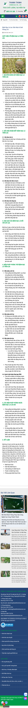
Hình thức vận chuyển (7, 637)
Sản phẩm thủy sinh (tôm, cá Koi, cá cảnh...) (12, 681)
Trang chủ (5, 20)
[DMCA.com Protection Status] (4, 707)
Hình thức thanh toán (7, 633)
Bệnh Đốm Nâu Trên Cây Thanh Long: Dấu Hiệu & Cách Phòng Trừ (18, 560)
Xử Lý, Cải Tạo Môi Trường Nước (9, 665)
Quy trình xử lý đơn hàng (8, 645)
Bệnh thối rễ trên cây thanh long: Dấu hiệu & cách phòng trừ (19, 546)
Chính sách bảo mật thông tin (9, 649)
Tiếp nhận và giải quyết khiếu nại (9, 653)
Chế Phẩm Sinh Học (6, 673)
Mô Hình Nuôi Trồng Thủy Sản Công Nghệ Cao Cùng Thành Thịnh (12, 516)
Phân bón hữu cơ (6, 685)
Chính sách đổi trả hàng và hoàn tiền (10, 641)
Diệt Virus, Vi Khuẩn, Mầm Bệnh (9, 669)
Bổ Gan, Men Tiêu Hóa (7, 677)
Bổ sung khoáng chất (7, 661)
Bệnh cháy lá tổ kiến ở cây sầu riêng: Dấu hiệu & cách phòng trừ (19, 574)
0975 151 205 (10, 11)
